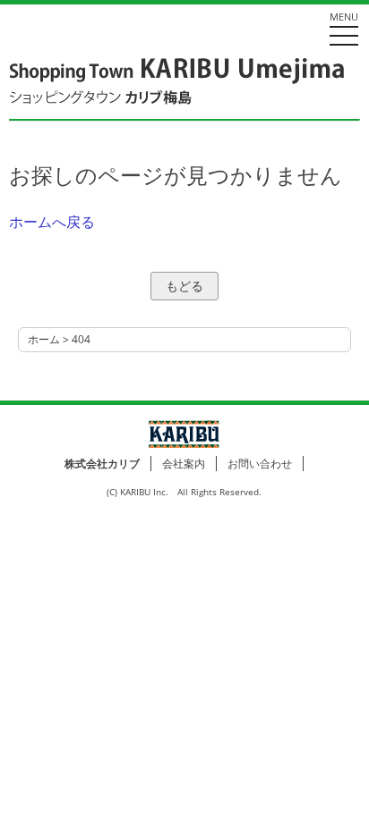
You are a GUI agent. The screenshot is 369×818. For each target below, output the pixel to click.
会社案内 (183, 463)
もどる (184, 285)
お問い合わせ (259, 463)
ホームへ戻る (52, 222)
